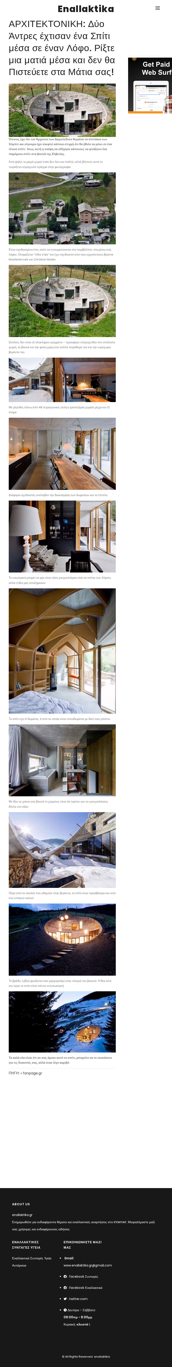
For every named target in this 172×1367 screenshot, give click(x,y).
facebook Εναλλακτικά (85, 1287)
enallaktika (101, 1356)
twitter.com (78, 1299)
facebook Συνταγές (83, 1276)
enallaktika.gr (22, 1215)
